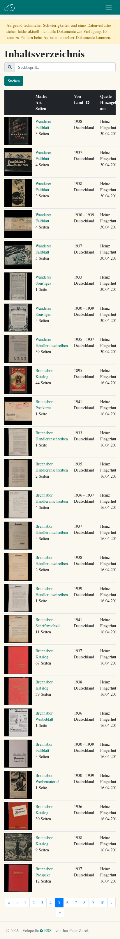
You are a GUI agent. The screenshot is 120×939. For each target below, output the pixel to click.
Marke (43, 96)
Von (79, 96)
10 (102, 902)
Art (40, 102)
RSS (47, 930)
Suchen (14, 81)
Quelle (107, 96)
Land (80, 102)
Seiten (42, 108)
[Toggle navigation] (109, 7)
